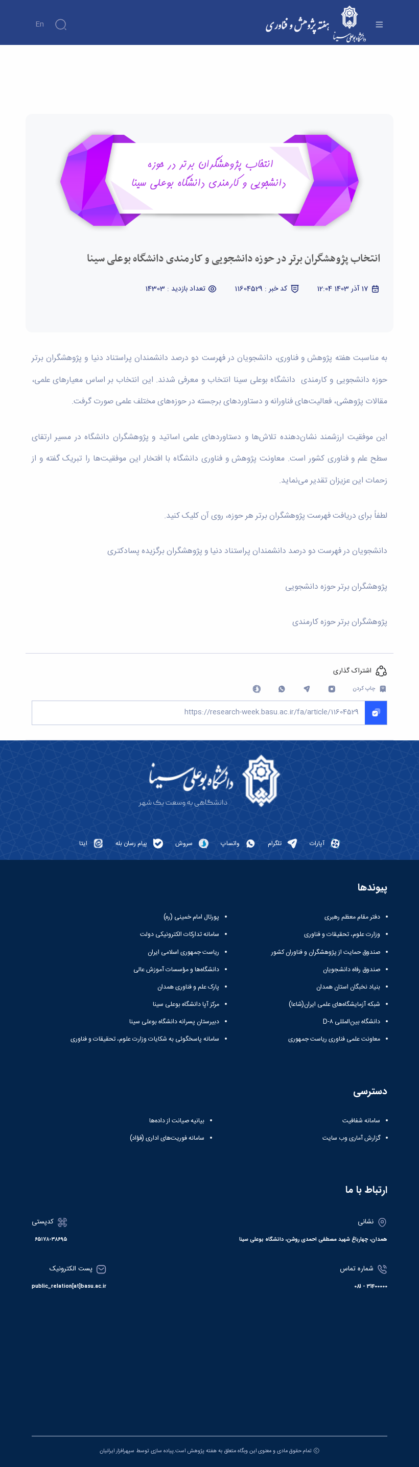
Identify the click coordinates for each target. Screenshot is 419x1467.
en (39, 24)
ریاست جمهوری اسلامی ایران (183, 952)
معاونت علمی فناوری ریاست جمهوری (334, 1039)
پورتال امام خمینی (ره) (191, 917)
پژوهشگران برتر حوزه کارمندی (339, 622)
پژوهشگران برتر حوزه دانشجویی (336, 587)
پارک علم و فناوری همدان (188, 987)
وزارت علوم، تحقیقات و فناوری (342, 934)
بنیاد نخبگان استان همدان (348, 987)
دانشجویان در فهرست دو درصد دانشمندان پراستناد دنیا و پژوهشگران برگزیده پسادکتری (247, 551)
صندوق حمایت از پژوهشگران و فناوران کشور (325, 952)
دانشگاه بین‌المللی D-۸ (351, 1022)
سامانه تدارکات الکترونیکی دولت (179, 934)
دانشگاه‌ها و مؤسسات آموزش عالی (176, 970)
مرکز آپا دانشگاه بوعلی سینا (186, 1004)
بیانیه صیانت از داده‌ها (176, 1121)
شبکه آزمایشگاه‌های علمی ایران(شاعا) (334, 1004)
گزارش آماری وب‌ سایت (351, 1138)
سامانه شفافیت (361, 1121)
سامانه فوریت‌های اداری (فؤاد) (167, 1138)
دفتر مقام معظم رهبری (352, 917)
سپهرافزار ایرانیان (117, 1451)
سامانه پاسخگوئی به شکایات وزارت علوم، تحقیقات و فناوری (145, 1039)
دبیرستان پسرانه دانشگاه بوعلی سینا (174, 1022)
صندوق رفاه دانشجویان (351, 970)
